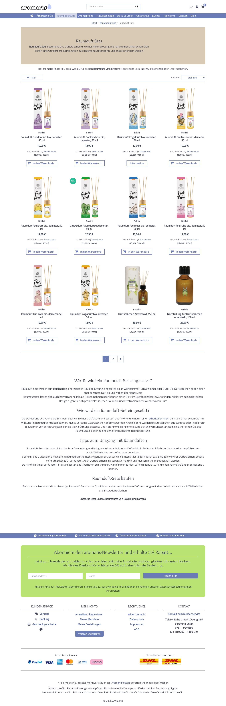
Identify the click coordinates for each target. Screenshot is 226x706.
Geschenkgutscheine (44, 624)
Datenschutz (136, 619)
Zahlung (44, 619)
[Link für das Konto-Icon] (197, 6)
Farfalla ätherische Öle (116, 692)
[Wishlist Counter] (191, 7)
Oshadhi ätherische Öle (170, 692)
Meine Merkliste (89, 619)
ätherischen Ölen (159, 418)
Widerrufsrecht (136, 614)
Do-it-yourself (131, 688)
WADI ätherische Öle (143, 692)
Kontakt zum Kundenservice (184, 614)
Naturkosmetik (113, 688)
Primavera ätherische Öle (87, 692)
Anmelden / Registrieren (89, 614)
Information (137, 163)
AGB (136, 629)
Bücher (160, 688)
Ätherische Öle (56, 688)
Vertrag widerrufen (89, 634)
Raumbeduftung (108, 22)
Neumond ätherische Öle (56, 692)
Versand (44, 613)
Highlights (172, 688)
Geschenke (147, 688)
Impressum (136, 624)
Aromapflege (94, 688)
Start (94, 22)
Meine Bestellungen (89, 624)
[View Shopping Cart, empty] (203, 7)
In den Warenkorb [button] (43, 163)
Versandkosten (50, 151)
